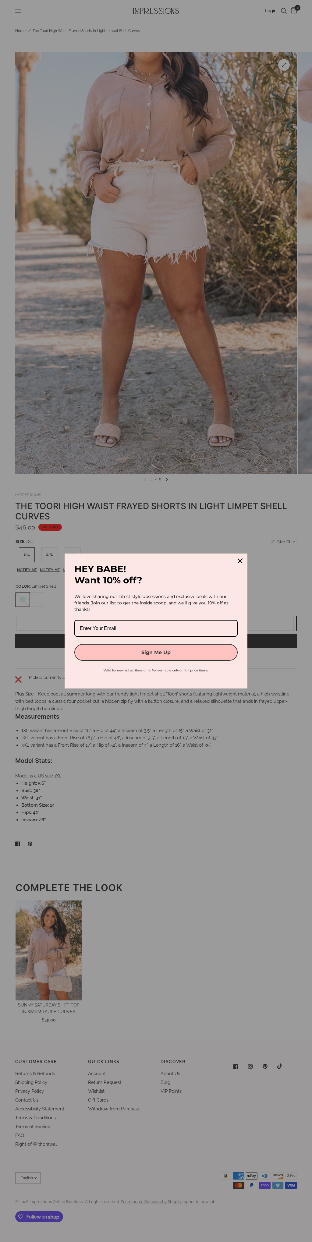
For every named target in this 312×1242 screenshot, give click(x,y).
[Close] (240, 561)
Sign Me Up (156, 652)
